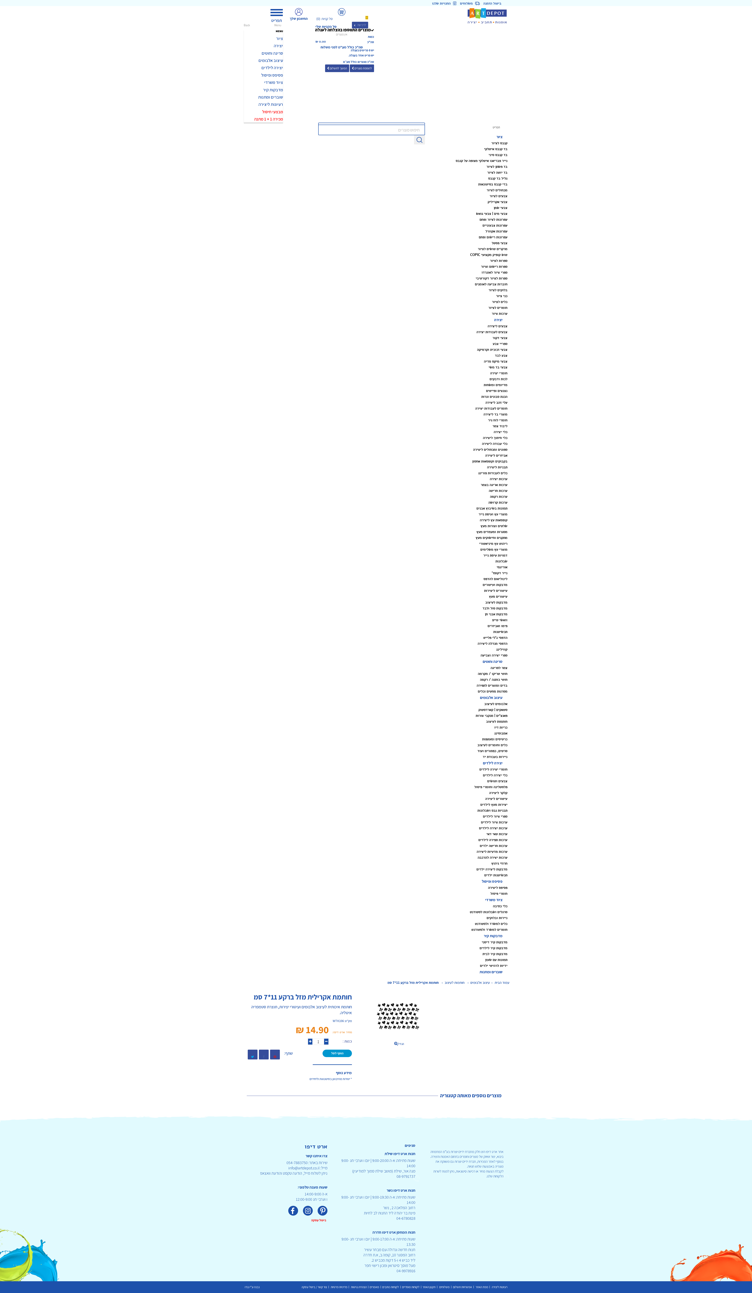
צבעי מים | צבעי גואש (491, 213)
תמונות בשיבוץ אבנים (491, 508)
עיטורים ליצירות (495, 590)
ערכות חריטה (498, 490)
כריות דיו (500, 727)
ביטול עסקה (319, 1220)
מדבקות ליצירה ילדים (491, 869)
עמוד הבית (502, 982)
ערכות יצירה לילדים (493, 828)
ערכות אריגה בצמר (494, 484)
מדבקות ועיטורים (495, 584)
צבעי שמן (500, 207)
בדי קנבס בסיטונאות (492, 184)
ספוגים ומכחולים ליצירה (490, 449)
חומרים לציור (497, 307)
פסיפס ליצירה (497, 887)
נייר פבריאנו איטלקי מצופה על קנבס (481, 160)
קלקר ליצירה (498, 792)
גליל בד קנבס (497, 178)
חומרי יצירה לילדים (493, 769)
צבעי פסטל (499, 243)
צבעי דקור (500, 337)
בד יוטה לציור (497, 172)
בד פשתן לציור (496, 166)
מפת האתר (481, 1287)
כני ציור (501, 296)
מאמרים (375, 1287)
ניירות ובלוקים (497, 917)
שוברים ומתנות (491, 971)
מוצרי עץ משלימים (493, 549)
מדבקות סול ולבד (495, 608)
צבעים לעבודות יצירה (491, 332)
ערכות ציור (499, 313)
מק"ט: (348, 1021)
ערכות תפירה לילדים (492, 839)
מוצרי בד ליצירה (495, 414)
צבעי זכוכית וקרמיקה (492, 349)
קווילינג (501, 649)
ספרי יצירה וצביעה (494, 655)
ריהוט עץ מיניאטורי (493, 543)
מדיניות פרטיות (338, 1287)
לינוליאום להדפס (495, 578)
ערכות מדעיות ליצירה (492, 851)
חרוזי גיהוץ (499, 863)
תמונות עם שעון (496, 959)
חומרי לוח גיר (497, 420)
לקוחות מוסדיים (411, 1287)
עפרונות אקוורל (496, 231)
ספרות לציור (498, 260)
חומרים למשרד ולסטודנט (489, 929)
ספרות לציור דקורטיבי (491, 278)
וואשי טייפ (499, 620)
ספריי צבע (500, 343)
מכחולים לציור (497, 190)
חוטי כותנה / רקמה (493, 679)
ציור (499, 136)
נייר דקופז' (499, 573)
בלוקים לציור (498, 290)
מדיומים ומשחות (495, 384)
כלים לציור (499, 301)
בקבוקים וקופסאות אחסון (489, 461)
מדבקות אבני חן (496, 614)
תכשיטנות (500, 631)
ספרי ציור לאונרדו (494, 272)
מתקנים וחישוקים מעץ (491, 537)
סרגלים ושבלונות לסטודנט (488, 912)
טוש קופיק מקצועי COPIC (488, 254)
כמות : (347, 1041)
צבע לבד (501, 355)
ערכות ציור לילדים (494, 822)
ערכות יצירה (498, 479)
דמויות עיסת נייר (495, 555)
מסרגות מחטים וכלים (492, 691)
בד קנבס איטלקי (495, 149)
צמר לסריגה (499, 667)
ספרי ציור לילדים (495, 816)
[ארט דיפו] (477, 15)
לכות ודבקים (498, 379)
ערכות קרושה (497, 502)
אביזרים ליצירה (496, 455)
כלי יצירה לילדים (495, 775)
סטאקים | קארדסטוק (492, 709)
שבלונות (501, 561)
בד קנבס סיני (498, 154)
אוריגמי (502, 567)
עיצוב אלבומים (491, 697)
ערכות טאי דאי (496, 834)
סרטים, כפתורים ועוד (492, 750)
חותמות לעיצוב (496, 721)
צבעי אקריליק (497, 201)
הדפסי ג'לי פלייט (495, 637)
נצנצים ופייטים (496, 390)
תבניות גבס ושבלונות (492, 810)
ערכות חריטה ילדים (493, 845)
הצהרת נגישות (358, 1287)
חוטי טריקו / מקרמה (492, 673)
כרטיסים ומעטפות (494, 739)
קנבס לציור (499, 143)
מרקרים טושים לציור (492, 248)
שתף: (288, 1053)
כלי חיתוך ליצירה (495, 437)
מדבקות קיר (493, 935)
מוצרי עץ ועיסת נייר (493, 514)
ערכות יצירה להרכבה (492, 857)
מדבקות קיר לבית (495, 953)
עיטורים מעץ (498, 596)
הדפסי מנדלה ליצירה (492, 643)
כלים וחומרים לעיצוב (492, 745)
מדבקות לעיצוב (496, 602)
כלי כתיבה (500, 906)
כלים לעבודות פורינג (492, 473)
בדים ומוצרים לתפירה (492, 685)
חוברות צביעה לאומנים (491, 284)
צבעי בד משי (498, 367)
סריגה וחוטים (493, 661)
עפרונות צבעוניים (495, 225)
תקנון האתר (430, 1287)
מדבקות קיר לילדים (493, 948)
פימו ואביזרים (497, 625)
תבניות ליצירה (497, 467)
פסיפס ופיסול (492, 881)
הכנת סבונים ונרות (494, 396)
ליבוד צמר (500, 426)
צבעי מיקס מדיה (495, 361)
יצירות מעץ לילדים (493, 804)
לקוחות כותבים (391, 1287)
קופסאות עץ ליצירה (493, 520)
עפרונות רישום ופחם (493, 237)
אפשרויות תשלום (462, 1287)
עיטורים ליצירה (496, 798)
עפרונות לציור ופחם (493, 219)
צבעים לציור (498, 196)
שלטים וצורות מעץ (494, 526)
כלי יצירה (500, 431)
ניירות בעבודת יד (495, 756)
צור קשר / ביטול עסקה (315, 1287)
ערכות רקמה (498, 496)
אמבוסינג (500, 733)
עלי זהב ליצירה (496, 402)
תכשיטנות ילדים (495, 875)
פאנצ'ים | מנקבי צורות (491, 715)
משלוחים (445, 1287)
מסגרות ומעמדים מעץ (491, 531)
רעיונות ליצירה (499, 1287)
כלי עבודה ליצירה (494, 443)
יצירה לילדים (493, 763)
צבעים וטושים (497, 781)
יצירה (498, 319)
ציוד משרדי (494, 899)
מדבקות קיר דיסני (494, 942)
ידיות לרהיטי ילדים (493, 965)
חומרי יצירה (498, 373)
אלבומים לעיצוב (495, 703)
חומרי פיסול (498, 893)
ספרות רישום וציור (494, 266)
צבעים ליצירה (497, 326)
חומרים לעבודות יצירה (491, 408)
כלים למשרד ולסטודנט (491, 923)
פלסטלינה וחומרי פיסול (490, 787)
